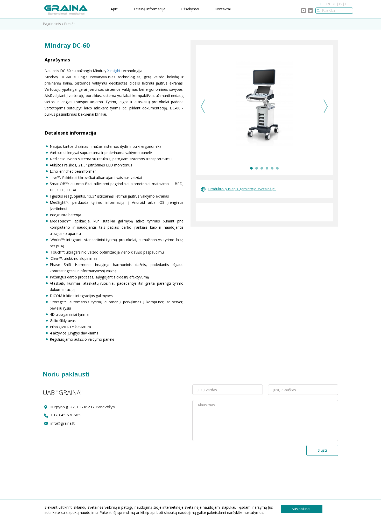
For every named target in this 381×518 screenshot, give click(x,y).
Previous (203, 106)
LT (322, 4)
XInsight (114, 70)
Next (325, 106)
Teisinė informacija (149, 8)
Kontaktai (223, 8)
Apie (114, 8)
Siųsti (322, 450)
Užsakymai (190, 8)
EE (346, 4)
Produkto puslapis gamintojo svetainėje (242, 188)
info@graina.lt (63, 423)
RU (334, 4)
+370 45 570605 (66, 414)
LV (340, 4)
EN (328, 4)
